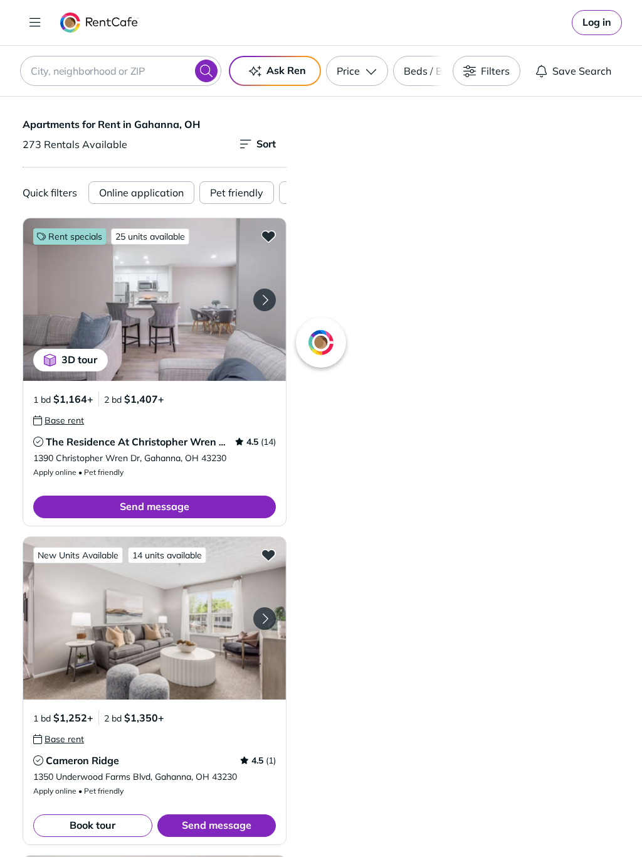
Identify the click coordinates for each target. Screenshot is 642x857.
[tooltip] (58, 420)
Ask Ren (286, 70)
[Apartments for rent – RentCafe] (99, 23)
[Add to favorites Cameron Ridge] (268, 554)
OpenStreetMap (528, 820)
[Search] (206, 71)
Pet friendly (236, 192)
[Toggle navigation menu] (35, 23)
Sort (266, 143)
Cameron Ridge (82, 760)
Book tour (92, 825)
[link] (597, 22)
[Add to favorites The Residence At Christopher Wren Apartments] (268, 236)
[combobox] (120, 71)
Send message (154, 506)
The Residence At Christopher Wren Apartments (161, 441)
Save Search (581, 71)
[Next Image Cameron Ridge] (264, 618)
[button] (154, 299)
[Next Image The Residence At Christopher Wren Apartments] (264, 300)
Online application (141, 192)
